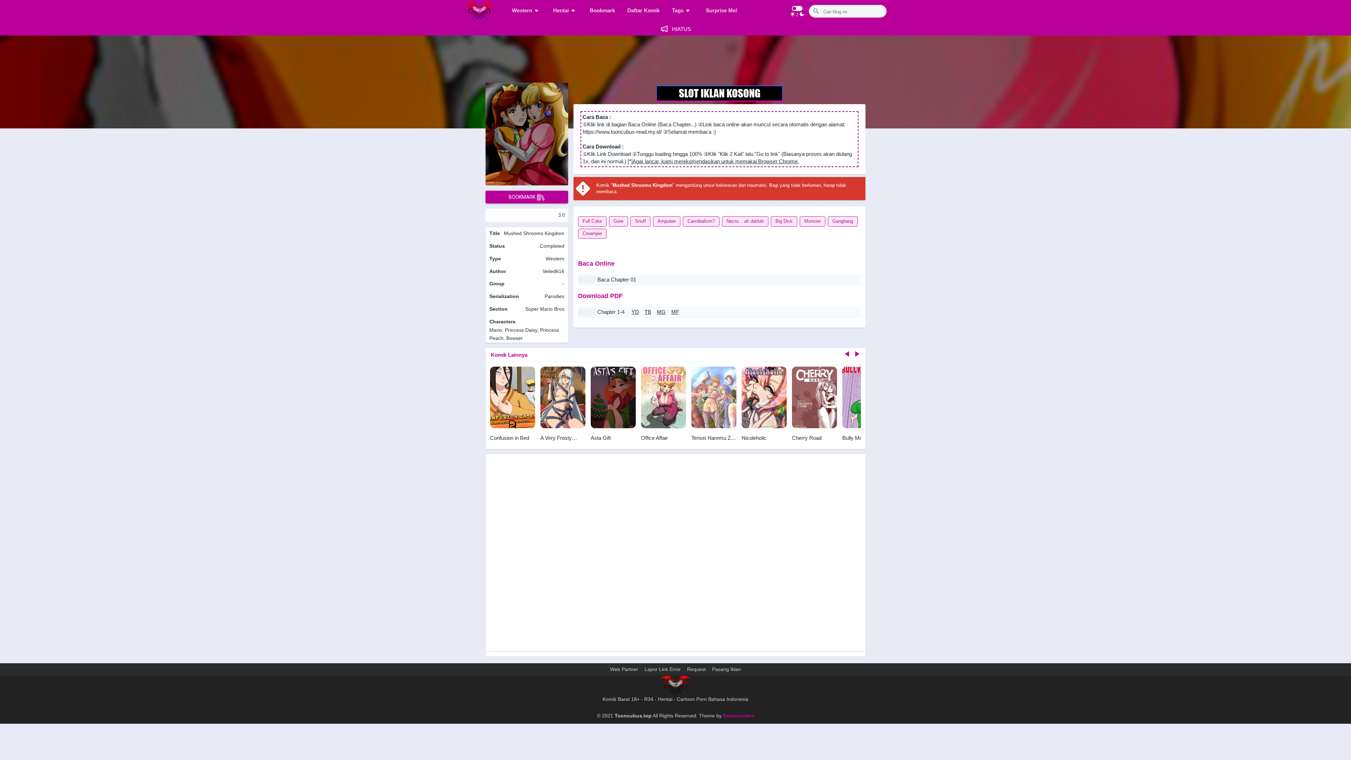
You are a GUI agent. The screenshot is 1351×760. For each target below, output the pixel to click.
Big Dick (784, 221)
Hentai (561, 10)
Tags (678, 10)
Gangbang (842, 221)
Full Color (592, 221)
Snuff (640, 221)
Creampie (592, 233)
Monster (812, 221)
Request (696, 669)
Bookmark (602, 10)
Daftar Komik (643, 10)
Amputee (667, 221)
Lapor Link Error (663, 669)
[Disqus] (675, 556)
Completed (552, 246)
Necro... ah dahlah (745, 221)
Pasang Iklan (726, 669)
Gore (618, 221)
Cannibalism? (701, 221)
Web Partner (624, 669)
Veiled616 (553, 271)
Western (522, 10)
